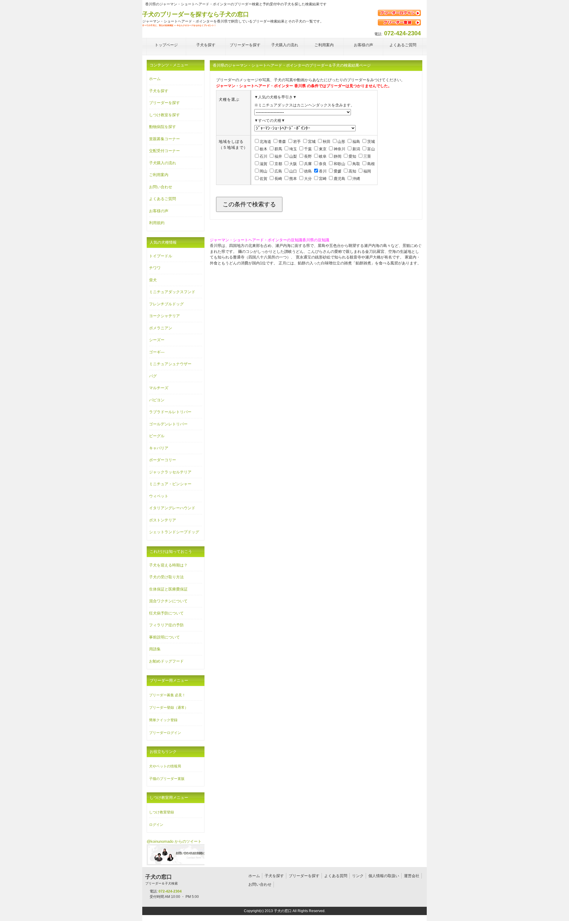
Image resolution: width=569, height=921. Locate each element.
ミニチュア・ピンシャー (170, 484)
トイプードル (160, 256)
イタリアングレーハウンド (172, 508)
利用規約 (156, 223)
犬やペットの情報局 (165, 766)
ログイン (156, 825)
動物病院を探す (162, 126)
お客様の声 (158, 211)
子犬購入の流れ (162, 163)
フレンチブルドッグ (166, 304)
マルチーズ (158, 388)
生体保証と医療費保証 (168, 589)
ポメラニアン (160, 328)
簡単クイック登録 (163, 720)
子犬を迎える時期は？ (168, 565)
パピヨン (156, 400)
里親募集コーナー (164, 139)
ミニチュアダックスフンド (172, 292)
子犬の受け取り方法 (166, 577)
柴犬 (153, 280)
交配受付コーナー (164, 151)
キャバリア (158, 448)
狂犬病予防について (166, 613)
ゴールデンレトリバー (168, 424)
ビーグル (156, 436)
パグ (153, 376)
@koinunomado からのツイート (174, 841)
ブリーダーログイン (165, 733)
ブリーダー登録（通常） (168, 707)
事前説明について (164, 637)
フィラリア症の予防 (166, 625)
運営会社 (411, 876)
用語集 (155, 649)
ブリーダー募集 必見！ (167, 695)
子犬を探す (158, 91)
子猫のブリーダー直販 (167, 779)
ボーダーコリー (162, 460)
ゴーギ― (156, 352)
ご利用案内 (158, 175)
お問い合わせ (160, 187)
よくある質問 (335, 876)
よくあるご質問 (162, 199)
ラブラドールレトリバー (170, 412)
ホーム (155, 78)
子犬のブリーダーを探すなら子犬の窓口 (195, 14)
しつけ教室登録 (161, 812)
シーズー (156, 340)
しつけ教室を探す (164, 115)
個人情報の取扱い (383, 876)
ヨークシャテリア (164, 316)
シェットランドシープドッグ (174, 532)
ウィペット (158, 496)
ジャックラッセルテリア (170, 472)
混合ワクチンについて (168, 601)
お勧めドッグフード (166, 661)
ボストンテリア (162, 520)
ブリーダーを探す (164, 102)
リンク (358, 876)
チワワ (155, 268)
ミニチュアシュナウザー (170, 364)
